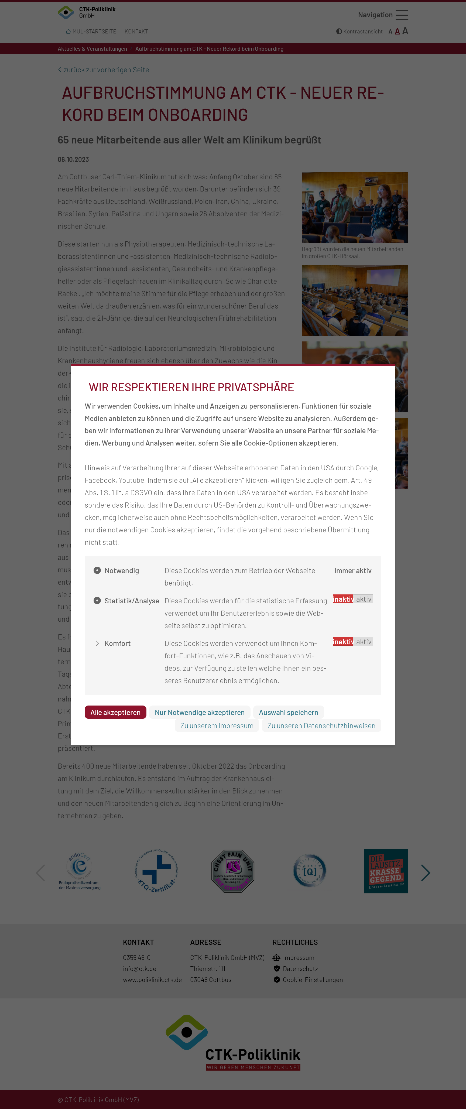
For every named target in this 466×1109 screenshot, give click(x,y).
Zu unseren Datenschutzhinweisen (322, 725)
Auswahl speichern (288, 712)
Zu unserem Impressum (216, 725)
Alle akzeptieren (115, 712)
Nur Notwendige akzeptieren (200, 712)
